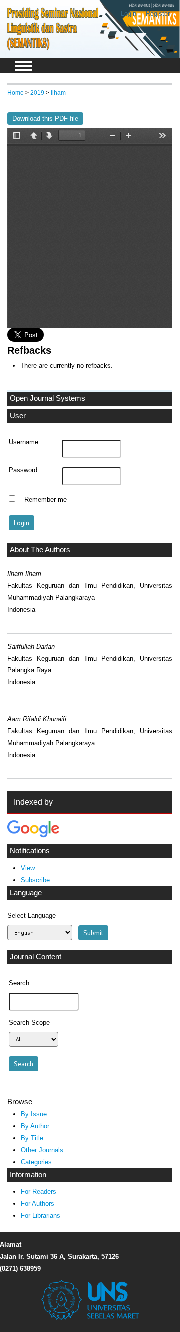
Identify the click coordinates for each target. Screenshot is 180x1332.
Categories (36, 1162)
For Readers (38, 1191)
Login (128, 13)
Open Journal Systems (48, 398)
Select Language (32, 915)
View (28, 868)
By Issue (34, 1114)
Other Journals (42, 1150)
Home (16, 92)
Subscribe (35, 880)
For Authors (37, 1203)
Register (158, 13)
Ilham (58, 92)
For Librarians (40, 1215)
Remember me (45, 499)
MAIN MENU (23, 66)
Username (23, 442)
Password (23, 470)
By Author (35, 1126)
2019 (37, 92)
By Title (32, 1138)
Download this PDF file (45, 118)
